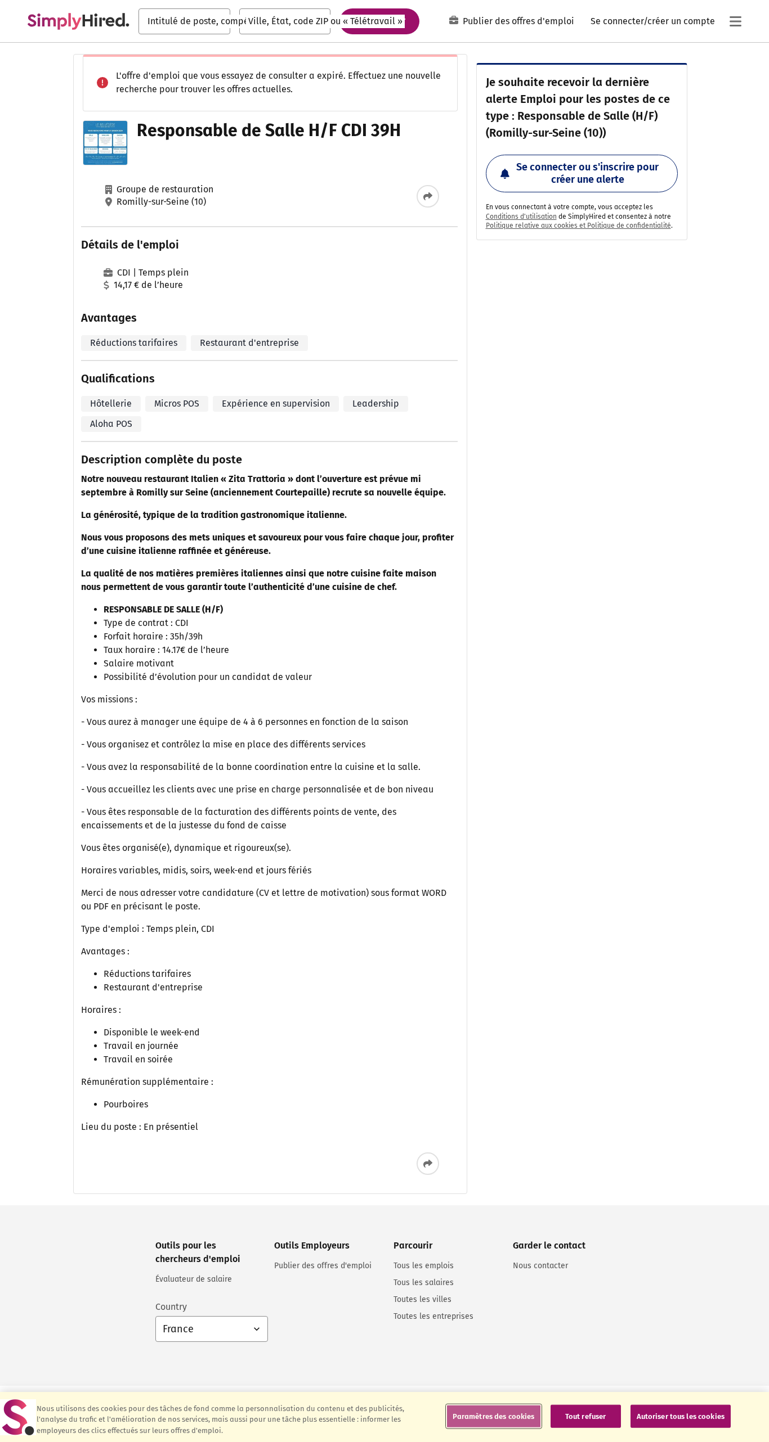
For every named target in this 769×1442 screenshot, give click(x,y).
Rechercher (379, 21)
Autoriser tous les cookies (681, 1416)
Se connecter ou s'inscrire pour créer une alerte (587, 173)
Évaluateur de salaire (193, 1279)
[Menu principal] (735, 21)
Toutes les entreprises (433, 1316)
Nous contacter (540, 1265)
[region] (384, 1417)
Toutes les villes (422, 1299)
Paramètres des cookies (494, 1416)
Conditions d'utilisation (521, 216)
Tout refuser (585, 1416)
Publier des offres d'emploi (518, 21)
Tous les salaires (424, 1282)
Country (171, 1306)
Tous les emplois (424, 1265)
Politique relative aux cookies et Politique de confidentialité (578, 225)
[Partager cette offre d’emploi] (428, 196)
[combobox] (184, 21)
